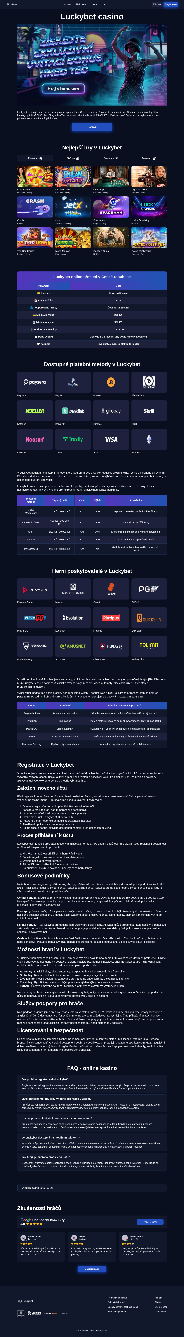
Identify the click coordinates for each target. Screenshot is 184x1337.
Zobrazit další (92, 1269)
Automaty (147, 158)
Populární (33, 158)
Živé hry (71, 158)
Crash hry (109, 158)
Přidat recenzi (150, 1222)
